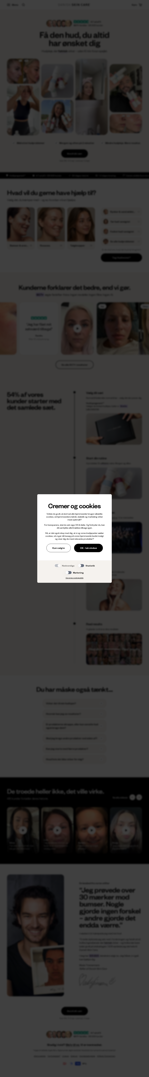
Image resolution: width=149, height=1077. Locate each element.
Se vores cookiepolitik (75, 578)
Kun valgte (58, 547)
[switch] (81, 565)
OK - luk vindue (88, 547)
